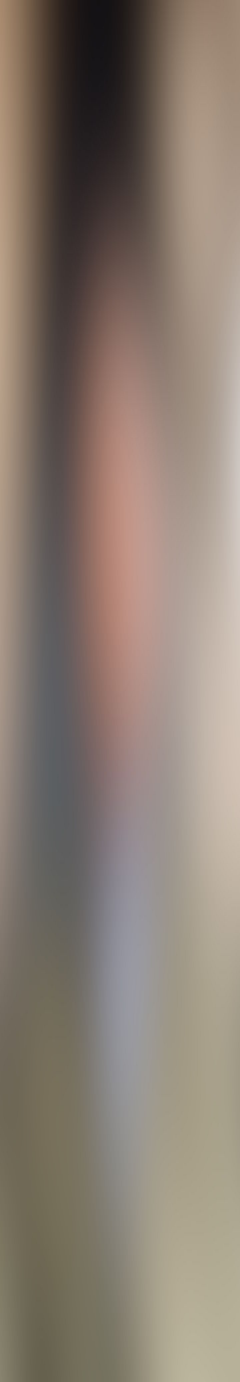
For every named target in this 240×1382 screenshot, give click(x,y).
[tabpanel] (120, 1095)
